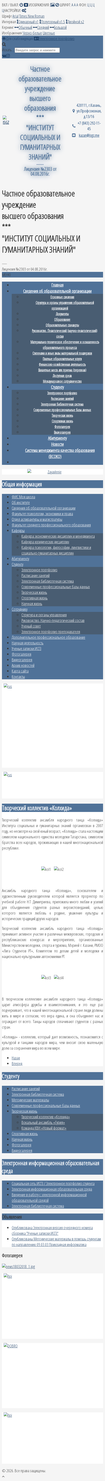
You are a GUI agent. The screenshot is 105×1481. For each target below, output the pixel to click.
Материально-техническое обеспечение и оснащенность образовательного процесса (65, 345)
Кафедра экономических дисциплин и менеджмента (58, 536)
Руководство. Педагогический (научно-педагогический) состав (64, 333)
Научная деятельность (27, 643)
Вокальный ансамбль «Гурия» (43, 1122)
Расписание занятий (35, 575)
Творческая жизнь (34, 592)
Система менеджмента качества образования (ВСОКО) (60, 453)
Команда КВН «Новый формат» (43, 1128)
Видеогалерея (22, 659)
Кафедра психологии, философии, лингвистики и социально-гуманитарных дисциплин (56, 550)
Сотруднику (19, 609)
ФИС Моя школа (23, 497)
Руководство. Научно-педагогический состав (52, 620)
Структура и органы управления (44, 615)
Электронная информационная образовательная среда (52, 1189)
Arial (15, 16)
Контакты (18, 676)
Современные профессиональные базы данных (55, 586)
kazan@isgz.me (89, 135)
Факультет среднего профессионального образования (51, 525)
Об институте (21, 502)
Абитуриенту (20, 558)
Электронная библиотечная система (47, 581)
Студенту (17, 564)
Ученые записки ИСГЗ (26, 648)
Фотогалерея (21, 654)
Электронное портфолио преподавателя (50, 631)
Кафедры (18, 530)
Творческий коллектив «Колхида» (45, 1116)
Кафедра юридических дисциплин (45, 541)
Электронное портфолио (39, 570)
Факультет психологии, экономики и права (42, 513)
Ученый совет (31, 626)
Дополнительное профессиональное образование (48, 637)
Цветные (49, 33)
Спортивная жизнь (34, 598)
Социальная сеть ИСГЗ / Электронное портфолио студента (53, 1183)
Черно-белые (32, 33)
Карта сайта (20, 671)
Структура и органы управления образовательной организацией (65, 305)
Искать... (8, 50)
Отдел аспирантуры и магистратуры (37, 519)
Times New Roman (31, 16)
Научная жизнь (31, 603)
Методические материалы (30, 1100)
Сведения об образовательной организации (43, 508)
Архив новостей (23, 665)
